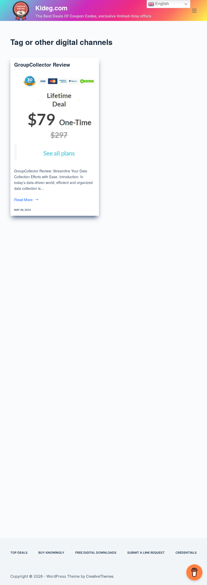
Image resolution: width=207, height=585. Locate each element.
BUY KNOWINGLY (51, 552)
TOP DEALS (19, 552)
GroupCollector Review (42, 64)
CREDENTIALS (186, 552)
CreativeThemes (100, 576)
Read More (26, 200)
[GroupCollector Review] (54, 117)
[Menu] (194, 10)
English (161, 3)
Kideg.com (51, 7)
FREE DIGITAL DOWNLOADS (95, 552)
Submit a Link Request (146, 552)
